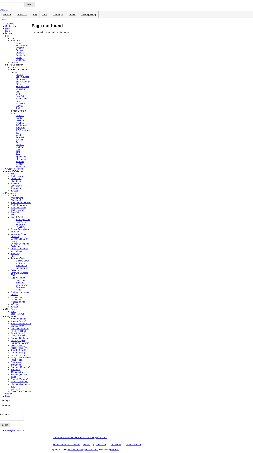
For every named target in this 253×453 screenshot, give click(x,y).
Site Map (87, 444)
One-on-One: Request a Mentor (22, 287)
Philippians (21, 159)
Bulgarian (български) (21, 324)
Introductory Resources (16, 179)
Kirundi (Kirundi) (18, 350)
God (18, 94)
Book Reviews (22, 86)
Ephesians (21, 157)
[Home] (4, 10)
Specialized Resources (16, 187)
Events (8, 394)
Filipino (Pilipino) (18, 331)
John (18, 152)
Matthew (20, 147)
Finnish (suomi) (18, 333)
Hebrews (20, 161)
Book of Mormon (18, 207)
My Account (116, 444)
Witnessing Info (18, 302)
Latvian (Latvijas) (18, 355)
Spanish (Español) (19, 379)
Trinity (18, 108)
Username (5, 405)
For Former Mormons (21, 281)
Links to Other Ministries (22, 262)
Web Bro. (114, 450)
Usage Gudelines (20, 58)
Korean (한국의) (18, 353)
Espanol (14, 62)
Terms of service (133, 444)
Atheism (19, 74)
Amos (18, 142)
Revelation (21, 166)
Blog (35, 15)
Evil (17, 91)
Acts (18, 154)
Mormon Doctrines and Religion (19, 250)
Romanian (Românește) (17, 370)
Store (44, 15)
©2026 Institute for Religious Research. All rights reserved (80, 437)
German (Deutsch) (19, 338)
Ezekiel (19, 140)
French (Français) (19, 336)
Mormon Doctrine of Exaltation (20, 245)
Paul (18, 101)
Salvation (20, 103)
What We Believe (20, 49)
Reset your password (15, 430)
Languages (58, 15)
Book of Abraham (19, 205)
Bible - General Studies (23, 83)
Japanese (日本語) (19, 348)
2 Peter (19, 164)
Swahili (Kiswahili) (19, 382)
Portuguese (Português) (16, 363)
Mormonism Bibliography (22, 267)
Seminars (20, 55)
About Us (7, 15)
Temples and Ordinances (17, 298)
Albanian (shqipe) (19, 319)
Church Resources (14, 169)
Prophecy (20, 224)
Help (13, 215)
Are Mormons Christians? (17, 199)
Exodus (19, 118)
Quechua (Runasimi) (20, 367)
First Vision (16, 212)
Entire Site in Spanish (21, 391)
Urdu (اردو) (16, 389)
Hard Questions (23, 219)
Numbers (20, 123)
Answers (15, 183)
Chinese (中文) (18, 326)
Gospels (20, 145)
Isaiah (18, 135)
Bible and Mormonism (21, 203)
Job (17, 132)
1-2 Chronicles (23, 130)
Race (13, 256)
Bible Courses (22, 77)
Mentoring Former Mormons (19, 235)
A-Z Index (15, 304)
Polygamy (20, 227)
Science (19, 106)
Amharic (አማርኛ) (18, 321)
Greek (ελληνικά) (18, 340)
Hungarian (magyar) (20, 343)
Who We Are (22, 45)
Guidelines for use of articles (66, 444)
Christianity (21, 89)
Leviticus (20, 120)
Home (13, 38)
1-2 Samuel (21, 125)
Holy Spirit (21, 96)
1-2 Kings (20, 128)
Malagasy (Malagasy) (21, 357)
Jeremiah (20, 137)
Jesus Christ (21, 99)
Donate (72, 15)
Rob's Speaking (88, 15)
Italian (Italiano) (18, 345)
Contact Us (22, 15)
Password (4, 414)
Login (8, 396)
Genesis (20, 115)
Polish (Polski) (17, 360)
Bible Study (21, 79)
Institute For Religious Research (83, 450)
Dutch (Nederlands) (20, 328)
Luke (18, 149)
